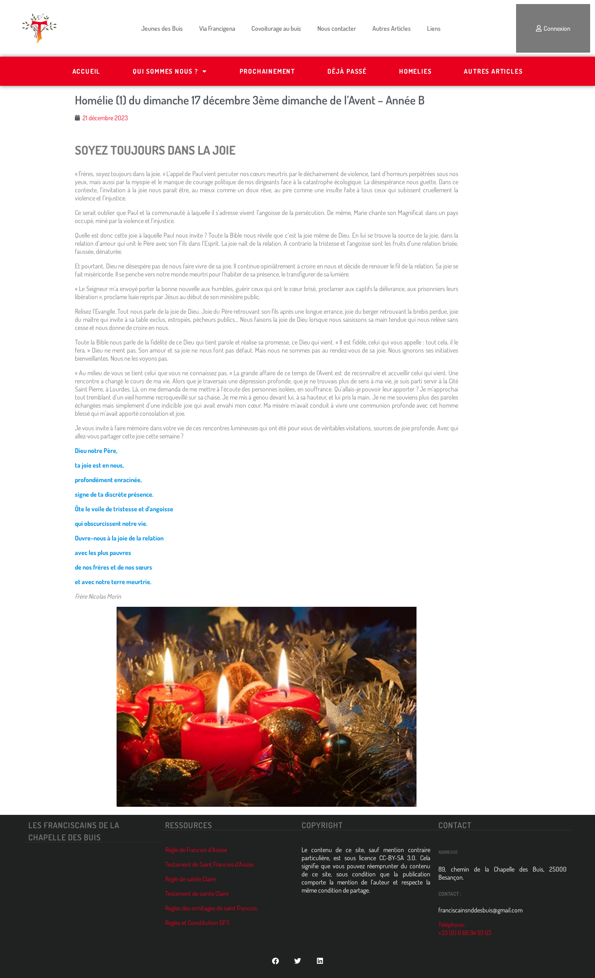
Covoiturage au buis (276, 28)
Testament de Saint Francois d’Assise (209, 864)
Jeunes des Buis (162, 28)
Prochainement (267, 71)
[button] (275, 961)
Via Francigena (217, 28)
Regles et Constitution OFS (197, 922)
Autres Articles (391, 28)
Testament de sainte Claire (197, 893)
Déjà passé (347, 71)
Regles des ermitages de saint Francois (211, 908)
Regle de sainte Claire (190, 879)
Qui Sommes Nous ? (165, 71)
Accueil (86, 71)
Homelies (415, 71)
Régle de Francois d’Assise (196, 850)
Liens (434, 28)
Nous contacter (336, 28)
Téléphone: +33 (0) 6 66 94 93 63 (464, 929)
